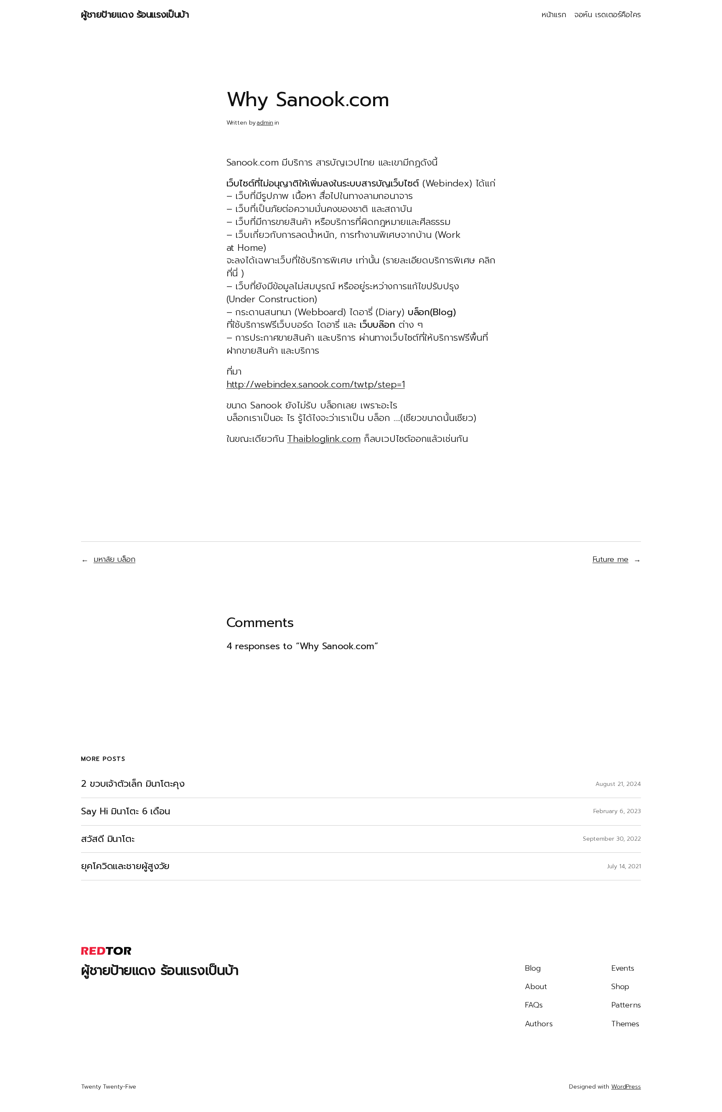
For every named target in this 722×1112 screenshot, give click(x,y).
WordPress (626, 1086)
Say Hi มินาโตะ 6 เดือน (125, 811)
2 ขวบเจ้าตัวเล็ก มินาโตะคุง (133, 784)
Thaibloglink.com (323, 439)
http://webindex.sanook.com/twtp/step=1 (315, 384)
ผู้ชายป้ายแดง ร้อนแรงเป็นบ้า (135, 14)
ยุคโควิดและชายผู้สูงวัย (125, 866)
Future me (610, 559)
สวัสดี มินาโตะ (108, 839)
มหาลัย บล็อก (114, 559)
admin (265, 122)
